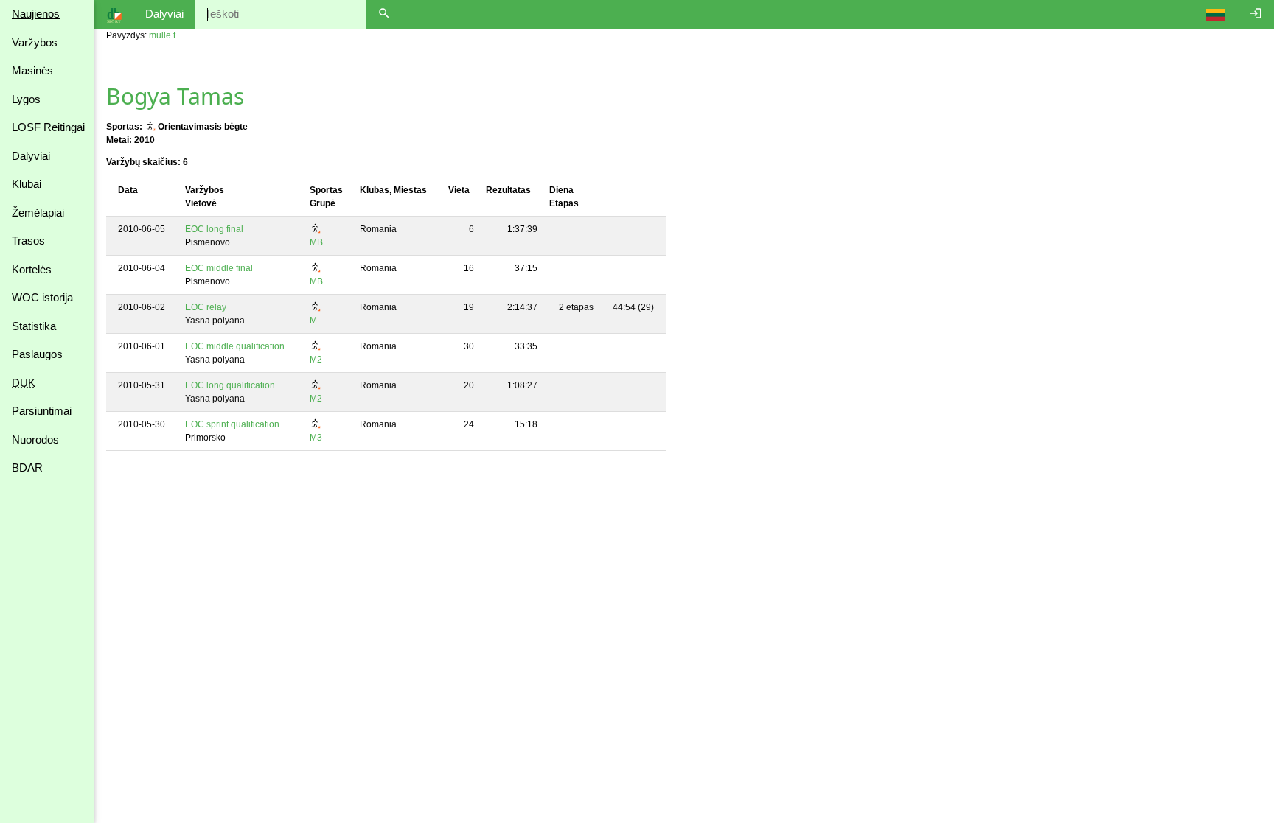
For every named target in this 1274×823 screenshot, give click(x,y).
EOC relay (205, 307)
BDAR (27, 467)
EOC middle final (219, 268)
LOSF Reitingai (48, 127)
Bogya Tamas (175, 96)
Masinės (32, 70)
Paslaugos (37, 354)
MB (316, 242)
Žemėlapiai (38, 212)
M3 (316, 437)
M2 (316, 359)
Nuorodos (35, 439)
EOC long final (214, 229)
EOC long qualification (230, 385)
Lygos (26, 99)
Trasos (28, 240)
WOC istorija (42, 297)
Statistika (34, 326)
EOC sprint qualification (232, 424)
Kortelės (32, 269)
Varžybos (35, 42)
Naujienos (36, 13)
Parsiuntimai (42, 411)
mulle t (162, 35)
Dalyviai (31, 156)
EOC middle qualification (235, 346)
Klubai (26, 184)
